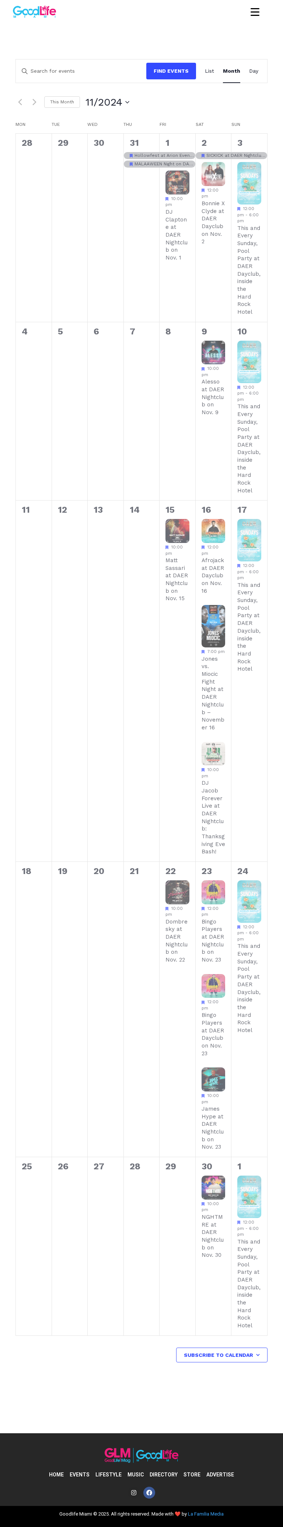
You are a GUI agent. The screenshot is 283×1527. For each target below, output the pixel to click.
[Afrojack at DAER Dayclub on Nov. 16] (214, 531)
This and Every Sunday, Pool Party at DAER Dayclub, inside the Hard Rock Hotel (249, 448)
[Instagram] (134, 1493)
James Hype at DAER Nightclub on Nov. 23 (213, 1127)
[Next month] (34, 102)
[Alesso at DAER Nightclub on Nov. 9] (214, 353)
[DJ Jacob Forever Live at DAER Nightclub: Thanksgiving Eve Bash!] (214, 754)
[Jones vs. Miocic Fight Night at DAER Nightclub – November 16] (214, 626)
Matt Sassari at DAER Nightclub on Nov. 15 (176, 579)
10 (242, 331)
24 (242, 871)
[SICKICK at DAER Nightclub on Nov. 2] (213, 155)
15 (170, 510)
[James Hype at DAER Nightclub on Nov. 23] (214, 1079)
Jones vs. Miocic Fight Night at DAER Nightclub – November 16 (213, 693)
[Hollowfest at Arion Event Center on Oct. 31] (142, 155)
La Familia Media (206, 1514)
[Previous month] (19, 102)
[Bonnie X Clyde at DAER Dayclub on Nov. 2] (214, 174)
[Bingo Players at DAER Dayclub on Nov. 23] (214, 986)
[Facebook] (149, 1493)
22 (170, 871)
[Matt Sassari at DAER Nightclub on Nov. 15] (177, 531)
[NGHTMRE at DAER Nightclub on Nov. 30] (214, 1188)
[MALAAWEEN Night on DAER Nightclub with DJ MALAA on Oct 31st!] (142, 164)
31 (134, 143)
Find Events (171, 71)
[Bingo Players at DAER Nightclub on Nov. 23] (214, 892)
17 (242, 510)
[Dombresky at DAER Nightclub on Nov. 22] (177, 892)
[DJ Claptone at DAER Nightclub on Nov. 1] (177, 183)
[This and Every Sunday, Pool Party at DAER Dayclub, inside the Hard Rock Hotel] (249, 183)
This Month (62, 101)
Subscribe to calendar (218, 1355)
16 (206, 510)
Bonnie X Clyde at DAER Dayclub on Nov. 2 (213, 222)
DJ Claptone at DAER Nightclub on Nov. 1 (176, 235)
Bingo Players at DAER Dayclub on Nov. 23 (213, 1034)
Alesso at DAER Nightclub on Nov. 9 (213, 397)
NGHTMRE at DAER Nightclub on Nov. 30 (213, 1236)
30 (207, 1166)
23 (207, 871)
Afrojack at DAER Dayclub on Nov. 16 (213, 575)
